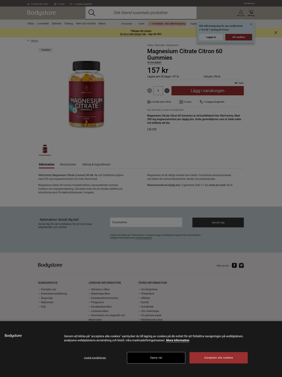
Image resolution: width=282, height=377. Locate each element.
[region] (141, 349)
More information (177, 340)
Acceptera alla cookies (218, 357)
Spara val (156, 357)
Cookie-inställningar (95, 357)
